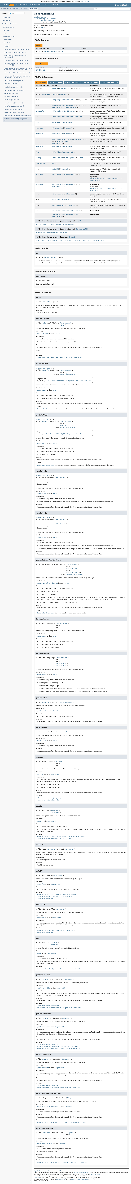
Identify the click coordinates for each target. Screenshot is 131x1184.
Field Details (6, 30)
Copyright (37, 1177)
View (37, 152)
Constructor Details (8, 36)
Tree (20, 5)
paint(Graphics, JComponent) (13, 103)
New (31, 5)
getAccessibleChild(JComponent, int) (16, 119)
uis (5, 33)
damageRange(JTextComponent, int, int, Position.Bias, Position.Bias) (17, 76)
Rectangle (39, 174)
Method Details (7, 43)
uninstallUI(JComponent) (12, 100)
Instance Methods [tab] (72, 82)
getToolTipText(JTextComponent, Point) (16, 49)
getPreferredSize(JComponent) (14, 106)
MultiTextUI (34, 9)
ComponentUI (54, 51)
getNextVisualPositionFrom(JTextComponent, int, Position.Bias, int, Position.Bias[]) (18, 68)
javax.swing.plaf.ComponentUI (48, 19)
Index (45, 5)
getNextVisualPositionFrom (62, 139)
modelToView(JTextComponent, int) (15, 52)
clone (38, 240)
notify (75, 240)
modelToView (56, 174)
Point (81, 158)
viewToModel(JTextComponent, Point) (16, 60)
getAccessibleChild (59, 111)
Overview (4, 5)
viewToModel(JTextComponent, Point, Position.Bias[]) (16, 64)
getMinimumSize (57, 133)
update (54, 205)
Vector (46, 51)
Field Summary (7, 20)
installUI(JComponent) (11, 96)
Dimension (39, 128)
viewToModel (56, 211)
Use (16, 5)
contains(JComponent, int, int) (14, 87)
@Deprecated (40, 368)
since (48, 368)
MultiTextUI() (8, 39)
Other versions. (95, 1174)
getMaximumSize (57, 128)
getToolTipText (57, 158)
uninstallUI (56, 199)
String (38, 158)
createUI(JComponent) (11, 93)
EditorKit (39, 122)
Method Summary (8, 27)
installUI (55, 169)
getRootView (56, 152)
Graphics (59, 194)
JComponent (63, 88)
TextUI (42, 27)
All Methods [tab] (41, 82)
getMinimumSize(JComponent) (14, 109)
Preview (26, 5)
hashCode (67, 240)
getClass (59, 240)
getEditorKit (56, 122)
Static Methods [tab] (55, 82)
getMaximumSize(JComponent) (14, 112)
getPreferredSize (58, 146)
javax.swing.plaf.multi (19, 9)
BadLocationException (68, 374)
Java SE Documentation (80, 1172)
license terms (86, 1)
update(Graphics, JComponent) (14, 90)
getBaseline (40, 232)
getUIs (54, 163)
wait (98, 240)
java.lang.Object (40, 17)
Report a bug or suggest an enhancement (47, 1171)
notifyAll (83, 240)
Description (6, 17)
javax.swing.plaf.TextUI (48, 20)
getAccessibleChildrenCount (62, 117)
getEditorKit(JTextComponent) (13, 80)
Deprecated (38, 5)
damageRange (56, 100)
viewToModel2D (68, 224)
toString (91, 240)
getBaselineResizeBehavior (56, 232)
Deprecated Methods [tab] (109, 82)
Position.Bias (57, 107)
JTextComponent (67, 100)
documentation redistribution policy (82, 1179)
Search (51, 5)
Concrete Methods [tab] (90, 82)
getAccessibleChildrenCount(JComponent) (17, 115)
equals (44, 240)
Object (72, 237)
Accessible (40, 111)
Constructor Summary (9, 24)
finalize (51, 240)
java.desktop (5, 9)
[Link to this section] (52, 40)
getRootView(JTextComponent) (14, 84)
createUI (55, 94)
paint (54, 194)
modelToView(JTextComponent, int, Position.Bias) (15, 56)
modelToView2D (56, 224)
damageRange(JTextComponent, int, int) (17, 73)
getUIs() (6, 46)
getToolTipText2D (42, 224)
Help (56, 5)
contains (55, 88)
